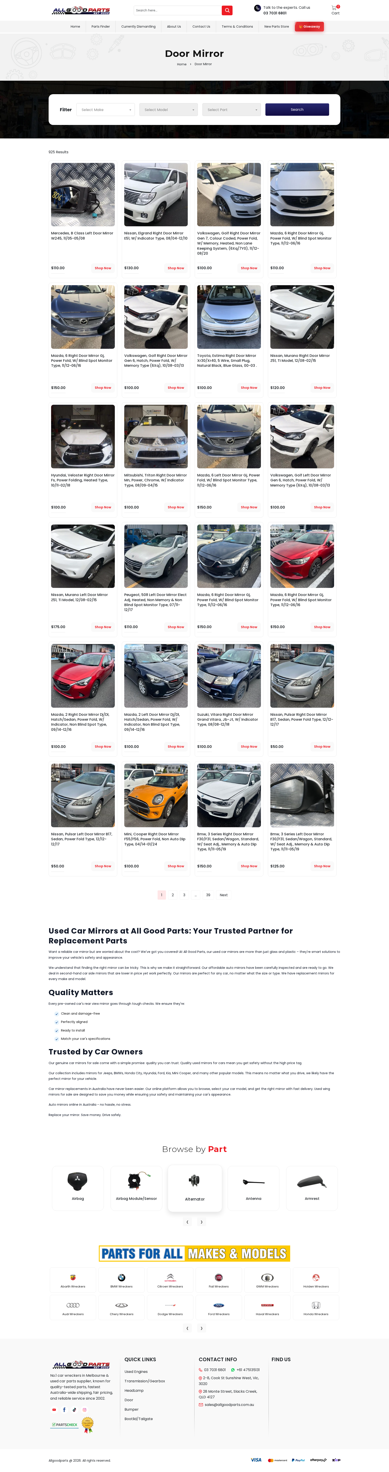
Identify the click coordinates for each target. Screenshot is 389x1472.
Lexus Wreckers (219, 1314)
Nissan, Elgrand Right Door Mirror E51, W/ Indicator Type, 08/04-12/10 (156, 236)
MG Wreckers (316, 1286)
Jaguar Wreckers (121, 1286)
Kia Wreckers (170, 1286)
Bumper (131, 1409)
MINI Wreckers (316, 1314)
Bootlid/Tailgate (138, 1418)
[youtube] (54, 1410)
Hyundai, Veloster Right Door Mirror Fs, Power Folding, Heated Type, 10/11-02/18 (83, 480)
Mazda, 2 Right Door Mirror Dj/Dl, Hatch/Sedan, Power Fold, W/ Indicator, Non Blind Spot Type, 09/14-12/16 (80, 722)
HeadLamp (134, 1390)
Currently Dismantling (138, 26)
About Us (174, 26)
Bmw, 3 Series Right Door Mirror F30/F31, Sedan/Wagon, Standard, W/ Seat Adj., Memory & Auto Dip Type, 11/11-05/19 (228, 842)
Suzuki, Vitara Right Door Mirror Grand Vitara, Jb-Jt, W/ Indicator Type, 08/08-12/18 (227, 719)
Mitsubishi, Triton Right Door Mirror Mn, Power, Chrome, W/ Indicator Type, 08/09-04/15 (155, 480)
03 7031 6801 (275, 13)
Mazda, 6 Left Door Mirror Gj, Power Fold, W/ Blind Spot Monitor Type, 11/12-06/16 (228, 480)
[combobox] (105, 109)
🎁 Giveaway (309, 26)
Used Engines (136, 1371)
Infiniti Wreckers (72, 1314)
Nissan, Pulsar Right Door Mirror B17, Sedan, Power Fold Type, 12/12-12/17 (301, 719)
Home (75, 26)
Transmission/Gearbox (144, 1381)
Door (128, 1400)
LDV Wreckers (219, 1286)
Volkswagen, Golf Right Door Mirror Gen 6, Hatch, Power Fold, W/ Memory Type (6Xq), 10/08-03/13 (156, 360)
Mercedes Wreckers (268, 1314)
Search (297, 109)
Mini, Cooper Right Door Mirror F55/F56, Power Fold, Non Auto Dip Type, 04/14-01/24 (154, 839)
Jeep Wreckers (121, 1314)
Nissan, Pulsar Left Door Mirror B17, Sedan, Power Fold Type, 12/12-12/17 (81, 839)
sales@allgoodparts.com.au (229, 1404)
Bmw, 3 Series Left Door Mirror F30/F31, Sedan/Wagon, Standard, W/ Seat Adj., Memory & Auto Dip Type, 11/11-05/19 (301, 842)
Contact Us (201, 26)
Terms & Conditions (237, 26)
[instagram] (84, 1410)
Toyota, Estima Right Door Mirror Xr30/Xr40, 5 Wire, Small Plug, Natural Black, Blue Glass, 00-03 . (227, 360)
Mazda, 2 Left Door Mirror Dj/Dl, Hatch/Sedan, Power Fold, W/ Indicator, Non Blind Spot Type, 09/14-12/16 (152, 722)
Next (224, 895)
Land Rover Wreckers (170, 1314)
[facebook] (64, 1410)
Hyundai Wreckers (73, 1286)
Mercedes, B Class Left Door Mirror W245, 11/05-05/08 (82, 236)
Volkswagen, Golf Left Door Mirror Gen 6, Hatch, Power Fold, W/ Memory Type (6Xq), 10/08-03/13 (300, 480)
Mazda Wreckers (267, 1286)
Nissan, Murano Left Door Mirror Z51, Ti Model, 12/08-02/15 (79, 597)
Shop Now (103, 268)
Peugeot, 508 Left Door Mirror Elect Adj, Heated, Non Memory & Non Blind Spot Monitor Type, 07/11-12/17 (155, 602)
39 (208, 895)
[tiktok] (74, 1410)
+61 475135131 (248, 1369)
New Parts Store (277, 26)
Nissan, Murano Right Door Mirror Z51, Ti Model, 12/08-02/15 (300, 358)
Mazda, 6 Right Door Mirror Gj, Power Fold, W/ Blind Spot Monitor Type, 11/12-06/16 (301, 238)
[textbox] (105, 110)
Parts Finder (101, 26)
